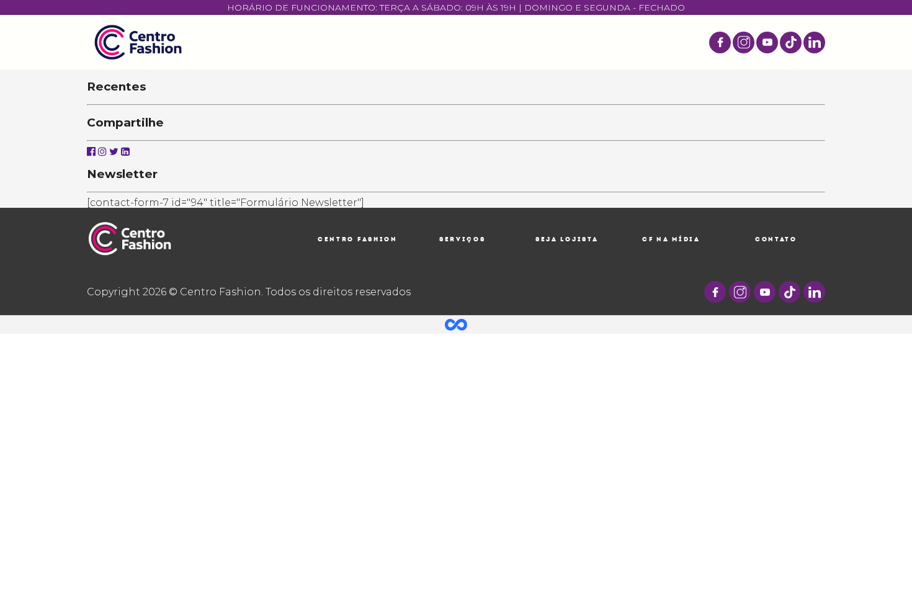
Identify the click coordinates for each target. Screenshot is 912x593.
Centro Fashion (358, 239)
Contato (776, 239)
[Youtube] (767, 42)
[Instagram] (743, 42)
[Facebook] (720, 42)
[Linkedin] (125, 152)
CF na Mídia (671, 239)
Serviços (462, 239)
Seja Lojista (566, 239)
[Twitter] (113, 152)
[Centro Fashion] (138, 42)
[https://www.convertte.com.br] (456, 324)
